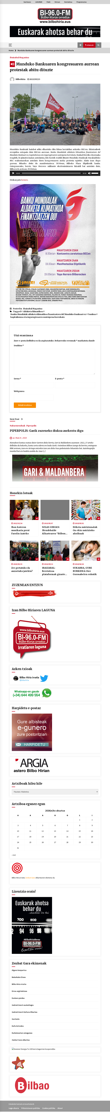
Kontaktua (68, 2)
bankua (92, 314)
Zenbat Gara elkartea (21, 1040)
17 (18, 836)
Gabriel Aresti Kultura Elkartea (24, 1012)
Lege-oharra (14, 1108)
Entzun (57, 2)
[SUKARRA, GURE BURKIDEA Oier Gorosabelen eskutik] (85, 551)
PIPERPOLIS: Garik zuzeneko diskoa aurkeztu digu (46, 431)
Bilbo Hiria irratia (19, 984)
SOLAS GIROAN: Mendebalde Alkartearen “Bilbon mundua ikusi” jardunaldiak (53, 530)
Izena (17, 378)
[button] (80, 45)
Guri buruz (27, 2)
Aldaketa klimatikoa (33, 311)
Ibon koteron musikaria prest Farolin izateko (20, 530)
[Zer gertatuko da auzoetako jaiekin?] (24, 551)
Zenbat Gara (30, 877)
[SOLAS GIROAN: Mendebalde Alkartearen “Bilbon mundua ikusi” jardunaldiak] (55, 510)
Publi (48, 2)
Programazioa (82, 2)
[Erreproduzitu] (13, 173)
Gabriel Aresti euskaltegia (23, 1005)
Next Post (14, 419)
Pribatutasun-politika (30, 1108)
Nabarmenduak (17, 425)
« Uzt (14, 855)
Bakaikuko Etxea (19, 977)
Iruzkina (19, 345)
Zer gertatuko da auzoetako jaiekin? (22, 569)
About (60, 1108)
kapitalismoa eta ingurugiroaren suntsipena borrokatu (37, 317)
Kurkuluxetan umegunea (22, 1033)
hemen (24, 180)
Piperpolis (31, 425)
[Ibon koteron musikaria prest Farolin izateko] (24, 510)
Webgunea (19, 391)
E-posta (59, 378)
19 (43, 836)
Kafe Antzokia (18, 1026)
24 (18, 842)
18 (30, 836)
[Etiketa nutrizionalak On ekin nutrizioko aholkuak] (85, 510)
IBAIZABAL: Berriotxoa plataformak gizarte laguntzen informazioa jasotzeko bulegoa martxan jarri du (54, 571)
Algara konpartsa (19, 970)
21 (67, 836)
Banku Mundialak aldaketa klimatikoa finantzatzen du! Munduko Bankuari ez (48, 314)
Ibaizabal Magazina (19, 57)
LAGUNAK (38, 2)
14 (67, 831)
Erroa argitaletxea (19, 991)
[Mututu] (89, 173)
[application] (55, 173)
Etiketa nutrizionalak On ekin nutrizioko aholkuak (85, 530)
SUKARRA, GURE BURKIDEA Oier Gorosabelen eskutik (85, 571)
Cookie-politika (48, 1108)
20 (55, 836)
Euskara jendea (18, 998)
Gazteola (15, 1019)
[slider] (95, 173)
